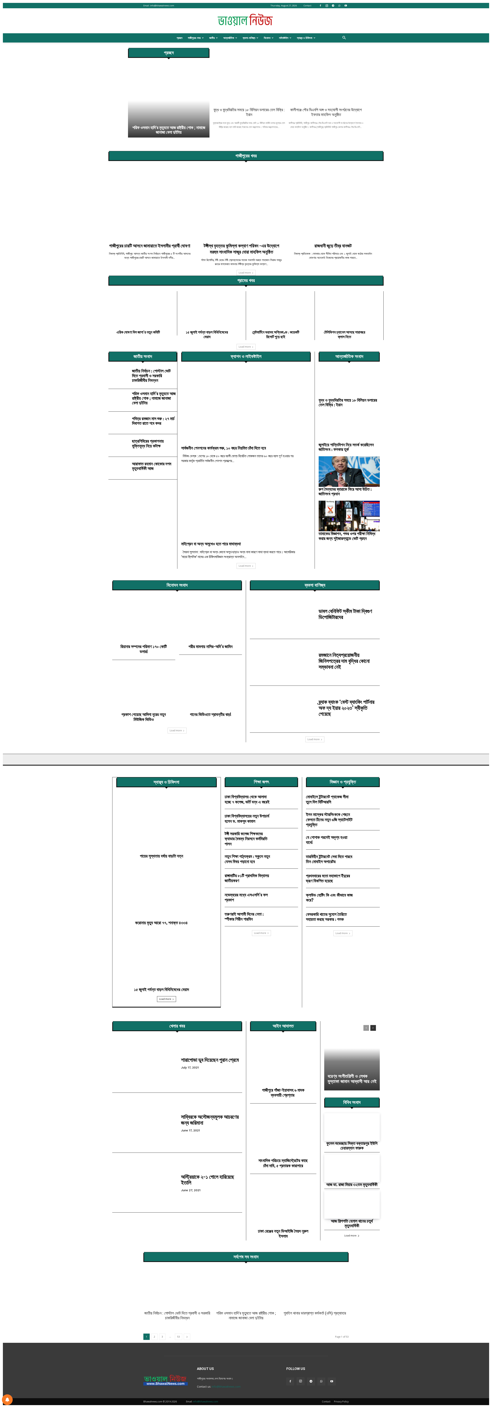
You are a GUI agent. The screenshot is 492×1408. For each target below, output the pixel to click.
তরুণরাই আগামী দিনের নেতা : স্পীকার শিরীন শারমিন (244, 916)
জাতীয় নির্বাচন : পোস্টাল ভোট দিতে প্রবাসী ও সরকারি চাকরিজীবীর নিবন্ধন (151, 375)
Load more (245, 272)
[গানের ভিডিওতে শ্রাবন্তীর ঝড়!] (210, 689)
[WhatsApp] (339, 5)
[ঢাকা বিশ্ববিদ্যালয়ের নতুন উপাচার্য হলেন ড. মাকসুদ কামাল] (287, 818)
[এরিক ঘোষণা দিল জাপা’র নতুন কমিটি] (142, 309)
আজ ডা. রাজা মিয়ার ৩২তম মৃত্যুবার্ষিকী (351, 1184)
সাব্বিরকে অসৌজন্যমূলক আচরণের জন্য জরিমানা (210, 1119)
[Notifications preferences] (7, 1399)
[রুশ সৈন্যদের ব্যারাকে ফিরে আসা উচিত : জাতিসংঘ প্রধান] (349, 471)
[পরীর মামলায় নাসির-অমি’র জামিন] (210, 621)
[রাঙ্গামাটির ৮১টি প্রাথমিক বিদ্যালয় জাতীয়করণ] (287, 878)
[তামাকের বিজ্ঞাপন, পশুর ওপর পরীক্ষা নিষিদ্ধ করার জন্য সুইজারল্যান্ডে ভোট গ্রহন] (349, 516)
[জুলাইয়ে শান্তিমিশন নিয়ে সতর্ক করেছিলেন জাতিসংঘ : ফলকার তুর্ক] (349, 427)
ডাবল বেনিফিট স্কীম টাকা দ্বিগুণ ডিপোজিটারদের (345, 614)
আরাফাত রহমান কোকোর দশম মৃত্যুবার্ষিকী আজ (151, 466)
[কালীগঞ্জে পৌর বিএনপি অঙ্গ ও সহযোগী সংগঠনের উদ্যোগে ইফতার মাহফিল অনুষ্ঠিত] (326, 76)
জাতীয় (212, 38)
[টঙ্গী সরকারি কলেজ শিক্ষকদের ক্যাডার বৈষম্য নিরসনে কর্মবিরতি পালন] (287, 837)
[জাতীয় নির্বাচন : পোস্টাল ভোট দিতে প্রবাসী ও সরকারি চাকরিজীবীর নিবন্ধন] (118, 376)
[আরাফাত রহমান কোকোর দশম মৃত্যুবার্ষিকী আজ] (118, 467)
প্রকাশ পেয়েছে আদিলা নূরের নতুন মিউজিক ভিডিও (143, 717)
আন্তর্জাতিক (228, 38)
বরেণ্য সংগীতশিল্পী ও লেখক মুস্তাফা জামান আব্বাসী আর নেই (352, 1079)
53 (178, 1336)
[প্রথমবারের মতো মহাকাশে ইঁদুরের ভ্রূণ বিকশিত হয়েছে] (369, 878)
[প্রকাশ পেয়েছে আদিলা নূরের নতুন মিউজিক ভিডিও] (143, 689)
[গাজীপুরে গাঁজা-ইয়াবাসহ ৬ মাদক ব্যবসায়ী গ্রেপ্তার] (283, 1063)
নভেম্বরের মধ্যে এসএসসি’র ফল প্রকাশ (246, 897)
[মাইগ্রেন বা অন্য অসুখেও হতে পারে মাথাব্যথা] (246, 502)
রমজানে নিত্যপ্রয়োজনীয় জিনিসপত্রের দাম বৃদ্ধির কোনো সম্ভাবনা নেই (344, 660)
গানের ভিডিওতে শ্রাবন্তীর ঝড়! (210, 714)
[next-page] (373, 1028)
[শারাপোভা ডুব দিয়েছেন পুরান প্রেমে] (144, 1063)
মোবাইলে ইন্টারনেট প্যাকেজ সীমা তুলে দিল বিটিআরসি (327, 799)
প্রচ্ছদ (179, 38)
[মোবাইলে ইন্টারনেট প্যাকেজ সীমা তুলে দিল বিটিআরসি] (369, 799)
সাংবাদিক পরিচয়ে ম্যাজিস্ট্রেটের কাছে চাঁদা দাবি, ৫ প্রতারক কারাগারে (283, 1163)
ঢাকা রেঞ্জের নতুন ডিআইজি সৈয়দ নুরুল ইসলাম (283, 1233)
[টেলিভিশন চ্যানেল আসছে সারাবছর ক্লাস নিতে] (349, 309)
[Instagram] (327, 5)
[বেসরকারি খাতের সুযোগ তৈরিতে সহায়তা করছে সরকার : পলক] (369, 916)
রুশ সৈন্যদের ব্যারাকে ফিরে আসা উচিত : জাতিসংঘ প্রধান (345, 491)
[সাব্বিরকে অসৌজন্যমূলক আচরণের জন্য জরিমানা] (144, 1123)
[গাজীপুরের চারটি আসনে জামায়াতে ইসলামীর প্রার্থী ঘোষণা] (154, 203)
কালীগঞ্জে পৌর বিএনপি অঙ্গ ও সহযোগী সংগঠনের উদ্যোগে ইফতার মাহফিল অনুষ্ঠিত (326, 112)
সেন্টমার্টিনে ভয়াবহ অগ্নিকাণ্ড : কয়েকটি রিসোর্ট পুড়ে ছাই (275, 334)
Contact (307, 5)
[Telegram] (333, 5)
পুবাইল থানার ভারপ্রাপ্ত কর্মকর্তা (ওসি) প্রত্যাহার (315, 1313)
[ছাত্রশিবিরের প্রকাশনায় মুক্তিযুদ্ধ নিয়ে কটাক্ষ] (118, 444)
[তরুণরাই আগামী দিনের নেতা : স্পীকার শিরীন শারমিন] (287, 916)
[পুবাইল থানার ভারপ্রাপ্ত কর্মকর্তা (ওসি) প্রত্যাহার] (315, 1288)
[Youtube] (346, 5)
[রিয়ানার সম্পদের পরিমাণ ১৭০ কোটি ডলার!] (143, 621)
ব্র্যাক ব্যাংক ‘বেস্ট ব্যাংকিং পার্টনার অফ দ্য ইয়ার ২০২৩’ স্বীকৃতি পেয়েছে (346, 707)
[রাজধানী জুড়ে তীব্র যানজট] (338, 203)
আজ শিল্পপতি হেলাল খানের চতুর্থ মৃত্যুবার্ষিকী (352, 1223)
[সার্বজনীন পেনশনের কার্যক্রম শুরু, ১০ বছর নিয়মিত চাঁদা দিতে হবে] (246, 406)
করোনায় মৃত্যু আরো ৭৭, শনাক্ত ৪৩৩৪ (161, 922)
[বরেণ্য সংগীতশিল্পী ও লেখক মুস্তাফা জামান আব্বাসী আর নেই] (352, 1055)
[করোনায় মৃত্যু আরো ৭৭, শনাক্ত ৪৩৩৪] (166, 890)
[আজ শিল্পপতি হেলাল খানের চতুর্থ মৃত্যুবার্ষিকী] (352, 1205)
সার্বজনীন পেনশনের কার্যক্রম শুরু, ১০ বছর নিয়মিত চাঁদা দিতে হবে (223, 447)
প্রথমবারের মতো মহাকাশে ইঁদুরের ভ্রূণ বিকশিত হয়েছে (328, 878)
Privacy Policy (341, 1401)
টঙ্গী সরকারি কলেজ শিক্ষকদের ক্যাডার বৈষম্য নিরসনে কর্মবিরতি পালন (246, 838)
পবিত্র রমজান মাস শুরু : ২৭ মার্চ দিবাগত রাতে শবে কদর (153, 421)
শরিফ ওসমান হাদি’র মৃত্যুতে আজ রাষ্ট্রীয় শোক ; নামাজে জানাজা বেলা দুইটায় (168, 130)
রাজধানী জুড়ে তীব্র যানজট (333, 245)
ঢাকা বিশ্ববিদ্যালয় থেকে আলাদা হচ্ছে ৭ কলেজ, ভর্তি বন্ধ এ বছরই (247, 799)
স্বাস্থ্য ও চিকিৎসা (304, 38)
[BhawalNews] (246, 21)
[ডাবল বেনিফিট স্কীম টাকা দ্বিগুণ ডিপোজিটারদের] (282, 615)
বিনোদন (267, 38)
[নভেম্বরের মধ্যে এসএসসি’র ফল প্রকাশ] (287, 897)
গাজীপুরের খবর (194, 38)
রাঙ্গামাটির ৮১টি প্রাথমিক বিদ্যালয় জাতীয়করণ (247, 878)
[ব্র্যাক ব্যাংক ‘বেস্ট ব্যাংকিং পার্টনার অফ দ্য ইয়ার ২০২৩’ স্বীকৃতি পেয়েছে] (282, 709)
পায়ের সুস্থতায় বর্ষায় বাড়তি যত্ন (161, 855)
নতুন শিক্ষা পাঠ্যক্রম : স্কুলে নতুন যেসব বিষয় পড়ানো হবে (247, 859)
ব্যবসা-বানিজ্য (249, 38)
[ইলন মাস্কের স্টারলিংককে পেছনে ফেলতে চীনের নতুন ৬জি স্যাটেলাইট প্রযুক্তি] (369, 818)
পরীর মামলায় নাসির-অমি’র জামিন (211, 646)
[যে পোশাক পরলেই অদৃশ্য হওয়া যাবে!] (369, 840)
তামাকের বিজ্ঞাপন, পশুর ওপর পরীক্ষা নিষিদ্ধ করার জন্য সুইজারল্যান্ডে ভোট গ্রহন (347, 536)
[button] (344, 38)
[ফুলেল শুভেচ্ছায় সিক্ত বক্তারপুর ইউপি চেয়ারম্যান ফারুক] (352, 1127)
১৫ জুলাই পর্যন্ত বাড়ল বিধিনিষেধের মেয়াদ (207, 334)
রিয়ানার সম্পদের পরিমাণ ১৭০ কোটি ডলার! (144, 649)
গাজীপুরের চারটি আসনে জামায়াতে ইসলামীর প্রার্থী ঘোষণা (149, 245)
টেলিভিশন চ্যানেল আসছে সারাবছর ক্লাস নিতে (344, 334)
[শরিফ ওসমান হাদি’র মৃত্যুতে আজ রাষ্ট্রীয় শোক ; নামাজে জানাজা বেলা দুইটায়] (168, 100)
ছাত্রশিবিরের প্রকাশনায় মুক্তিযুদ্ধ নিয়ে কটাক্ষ (148, 443)
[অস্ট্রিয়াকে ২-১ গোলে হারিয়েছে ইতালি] (144, 1183)
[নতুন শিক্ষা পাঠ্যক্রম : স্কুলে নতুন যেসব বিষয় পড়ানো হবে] (287, 859)
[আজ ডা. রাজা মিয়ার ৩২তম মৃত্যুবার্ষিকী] (352, 1168)
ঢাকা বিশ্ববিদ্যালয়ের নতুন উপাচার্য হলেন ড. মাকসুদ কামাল (247, 818)
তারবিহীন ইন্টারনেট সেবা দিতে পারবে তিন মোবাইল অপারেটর (329, 859)
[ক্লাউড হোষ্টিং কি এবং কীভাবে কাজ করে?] (369, 897)
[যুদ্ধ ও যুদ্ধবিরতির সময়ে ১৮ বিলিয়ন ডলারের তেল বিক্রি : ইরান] (249, 76)
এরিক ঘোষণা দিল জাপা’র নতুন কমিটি (138, 332)
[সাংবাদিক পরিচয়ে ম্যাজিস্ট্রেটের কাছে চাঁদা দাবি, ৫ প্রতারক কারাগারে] (283, 1133)
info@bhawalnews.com (162, 5)
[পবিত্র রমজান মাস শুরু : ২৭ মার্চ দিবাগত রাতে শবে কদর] (118, 422)
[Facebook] (320, 5)
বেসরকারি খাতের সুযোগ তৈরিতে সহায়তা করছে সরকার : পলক (326, 917)
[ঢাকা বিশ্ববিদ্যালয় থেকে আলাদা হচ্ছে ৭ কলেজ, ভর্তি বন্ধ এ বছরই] (287, 799)
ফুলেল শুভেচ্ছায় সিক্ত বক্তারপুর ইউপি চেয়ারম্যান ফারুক (351, 1145)
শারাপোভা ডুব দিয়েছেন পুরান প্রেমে (210, 1059)
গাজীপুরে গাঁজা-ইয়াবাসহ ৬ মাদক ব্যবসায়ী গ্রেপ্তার (283, 1092)
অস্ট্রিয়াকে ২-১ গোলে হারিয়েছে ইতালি (207, 1179)
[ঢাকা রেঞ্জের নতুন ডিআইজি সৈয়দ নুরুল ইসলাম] (283, 1204)
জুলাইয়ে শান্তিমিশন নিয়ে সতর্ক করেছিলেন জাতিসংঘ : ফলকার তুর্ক (346, 447)
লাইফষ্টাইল (283, 38)
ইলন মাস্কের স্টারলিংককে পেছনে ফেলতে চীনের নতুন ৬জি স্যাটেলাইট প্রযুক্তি (329, 819)
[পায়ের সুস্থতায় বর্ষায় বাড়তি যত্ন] (166, 823)
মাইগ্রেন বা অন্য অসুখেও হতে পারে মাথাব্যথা (211, 543)
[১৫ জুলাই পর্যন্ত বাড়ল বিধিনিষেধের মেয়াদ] (211, 309)
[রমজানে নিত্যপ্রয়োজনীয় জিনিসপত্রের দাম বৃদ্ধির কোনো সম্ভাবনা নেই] (282, 662)
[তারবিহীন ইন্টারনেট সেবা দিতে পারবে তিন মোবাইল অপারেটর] (369, 859)
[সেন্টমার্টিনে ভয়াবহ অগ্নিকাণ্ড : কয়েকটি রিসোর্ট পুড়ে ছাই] (280, 309)
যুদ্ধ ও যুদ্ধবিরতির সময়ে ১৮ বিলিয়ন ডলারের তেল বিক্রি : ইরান (249, 112)
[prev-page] (366, 1028)
